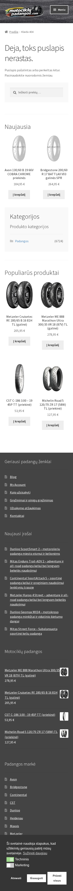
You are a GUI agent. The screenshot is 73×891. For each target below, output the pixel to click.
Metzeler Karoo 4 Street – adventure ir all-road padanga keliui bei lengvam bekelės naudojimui (39, 599)
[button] (10, 859)
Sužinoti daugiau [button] (35, 853)
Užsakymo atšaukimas (25, 508)
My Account (18, 485)
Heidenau (16, 818)
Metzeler (16, 834)
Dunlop (15, 810)
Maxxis (14, 826)
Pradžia (13, 32)
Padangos (22, 241)
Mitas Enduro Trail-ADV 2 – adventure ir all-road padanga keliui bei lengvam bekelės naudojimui (37, 565)
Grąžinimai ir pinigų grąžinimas (31, 500)
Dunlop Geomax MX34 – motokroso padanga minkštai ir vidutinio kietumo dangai (36, 616)
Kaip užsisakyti (20, 492)
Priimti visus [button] (57, 878)
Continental (18, 795)
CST (12, 803)
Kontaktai (17, 516)
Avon (13, 779)
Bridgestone (18, 787)
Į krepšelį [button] (19, 194)
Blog (13, 477)
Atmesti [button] (16, 878)
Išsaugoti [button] (36, 878)
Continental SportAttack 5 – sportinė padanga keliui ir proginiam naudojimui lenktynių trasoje (37, 582)
